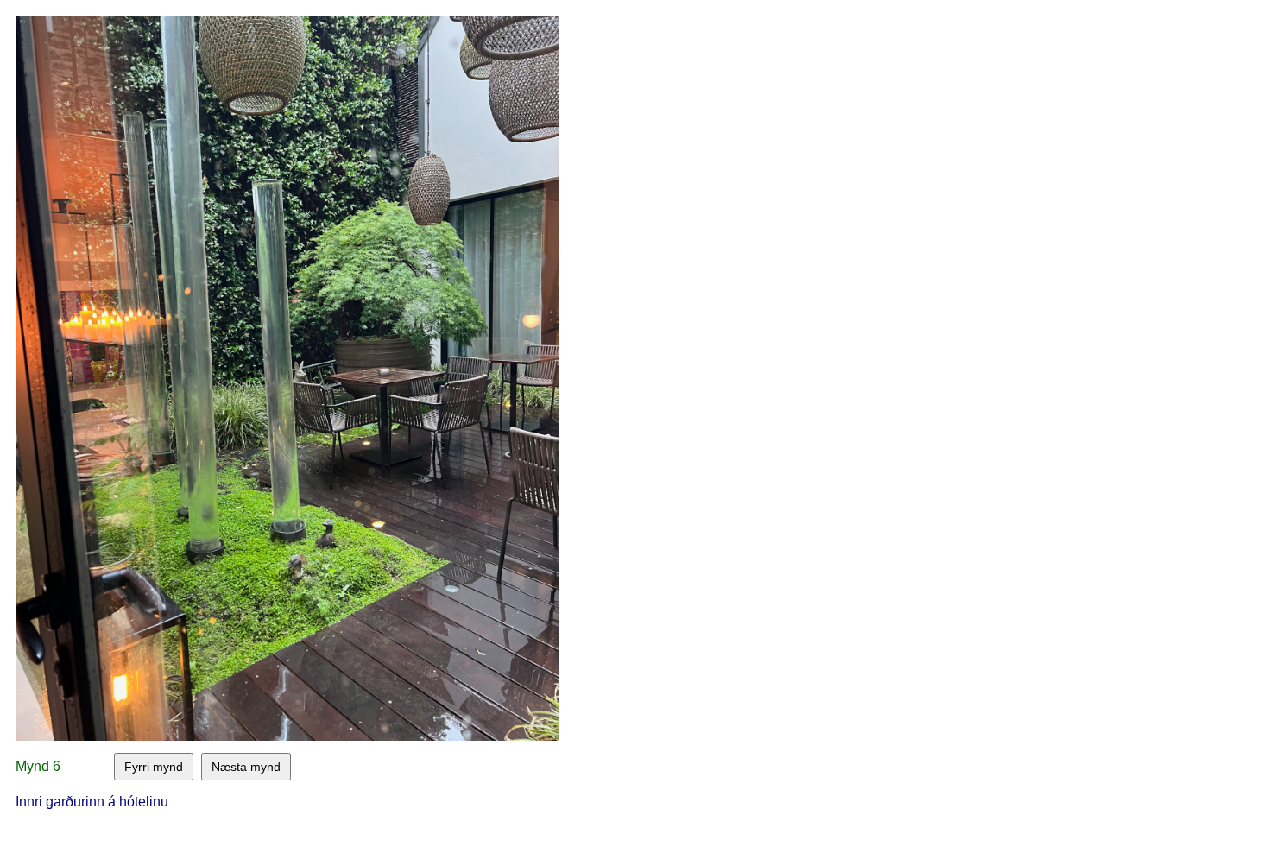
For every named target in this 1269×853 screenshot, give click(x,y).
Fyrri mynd (153, 767)
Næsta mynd (246, 767)
